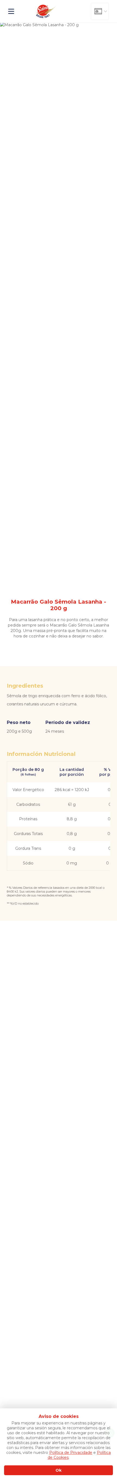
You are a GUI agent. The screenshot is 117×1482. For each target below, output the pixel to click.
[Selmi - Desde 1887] (46, 11)
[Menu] (16, 11)
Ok (58, 1470)
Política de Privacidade (70, 1452)
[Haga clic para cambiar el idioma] (100, 11)
